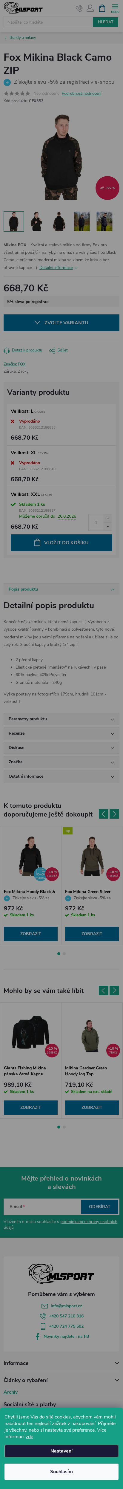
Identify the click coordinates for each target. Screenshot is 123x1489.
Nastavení (61, 1451)
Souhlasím (61, 1471)
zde (29, 1436)
